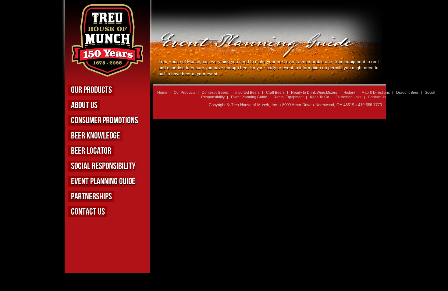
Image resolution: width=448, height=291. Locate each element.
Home (162, 92)
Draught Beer (407, 92)
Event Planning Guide (103, 181)
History (349, 92)
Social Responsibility (103, 166)
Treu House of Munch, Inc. (254, 105)
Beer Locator (91, 151)
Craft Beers (275, 92)
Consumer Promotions (104, 120)
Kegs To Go (319, 97)
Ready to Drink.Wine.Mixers (314, 92)
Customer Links (348, 97)
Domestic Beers (215, 92)
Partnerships (91, 196)
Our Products (91, 90)
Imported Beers (247, 92)
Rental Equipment (289, 97)
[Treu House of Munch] (107, 74)
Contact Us (88, 211)
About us (84, 105)
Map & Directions (375, 92)
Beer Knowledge (95, 135)
